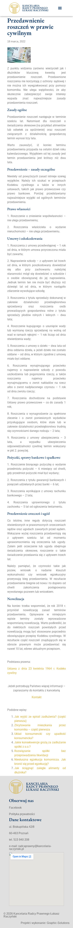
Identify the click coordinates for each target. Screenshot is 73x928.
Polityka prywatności (22, 814)
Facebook (15, 807)
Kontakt (36, 697)
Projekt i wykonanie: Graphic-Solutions (45, 922)
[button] (60, 8)
